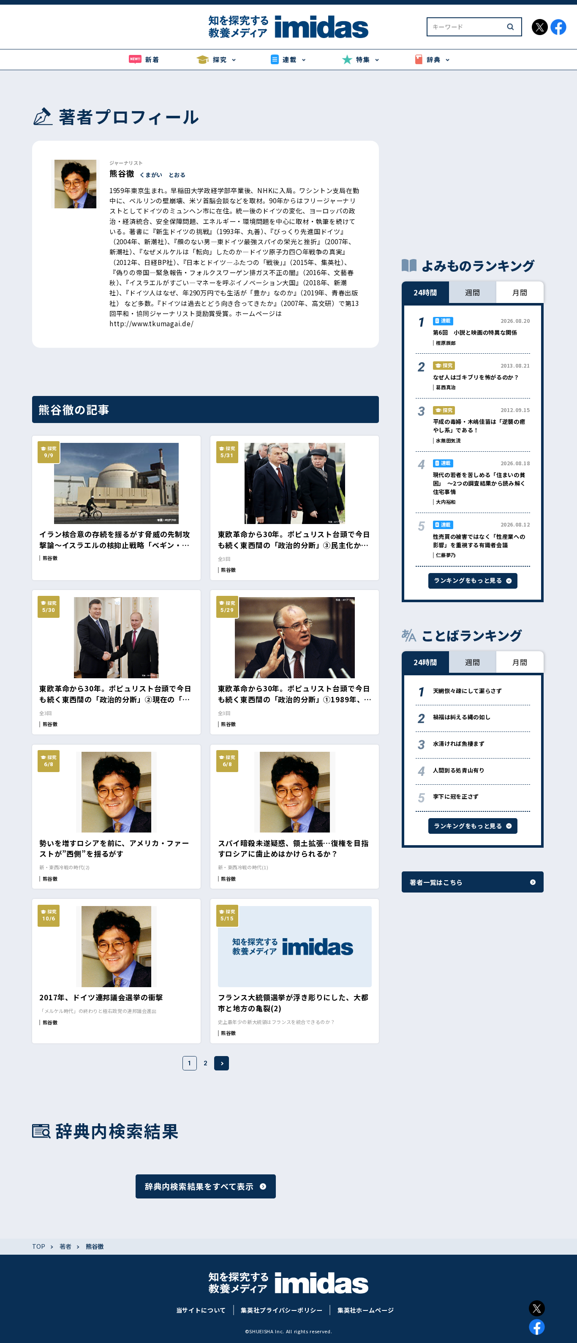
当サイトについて (201, 1310)
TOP (38, 1246)
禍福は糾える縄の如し (462, 717)
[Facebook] (537, 1327)
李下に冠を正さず (456, 796)
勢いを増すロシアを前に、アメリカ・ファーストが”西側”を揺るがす (114, 848)
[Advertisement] (473, 163)
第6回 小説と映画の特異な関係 (475, 332)
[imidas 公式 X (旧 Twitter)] (540, 27)
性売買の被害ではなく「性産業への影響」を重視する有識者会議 (479, 540)
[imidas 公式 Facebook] (558, 27)
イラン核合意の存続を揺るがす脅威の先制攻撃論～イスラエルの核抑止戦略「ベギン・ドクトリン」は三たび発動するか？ (114, 545)
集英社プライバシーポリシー (281, 1310)
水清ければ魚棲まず (459, 744)
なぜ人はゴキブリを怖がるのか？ (476, 377)
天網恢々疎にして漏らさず (467, 691)
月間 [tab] (520, 292)
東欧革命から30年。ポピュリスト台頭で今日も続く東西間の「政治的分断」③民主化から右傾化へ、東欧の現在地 (294, 545)
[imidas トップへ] (288, 26)
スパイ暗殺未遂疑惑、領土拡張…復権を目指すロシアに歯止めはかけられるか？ (293, 848)
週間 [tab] (472, 292)
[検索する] (510, 27)
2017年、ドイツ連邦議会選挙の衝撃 (101, 997)
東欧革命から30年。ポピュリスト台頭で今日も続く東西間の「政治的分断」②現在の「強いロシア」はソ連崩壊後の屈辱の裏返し (115, 699)
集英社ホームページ (365, 1310)
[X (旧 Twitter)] (537, 1308)
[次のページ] (221, 1063)
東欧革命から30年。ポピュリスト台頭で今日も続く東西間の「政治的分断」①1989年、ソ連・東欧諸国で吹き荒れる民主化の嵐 (294, 699)
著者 (65, 1246)
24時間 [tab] (426, 292)
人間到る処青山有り (459, 770)
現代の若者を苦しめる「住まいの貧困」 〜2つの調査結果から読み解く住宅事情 (479, 483)
